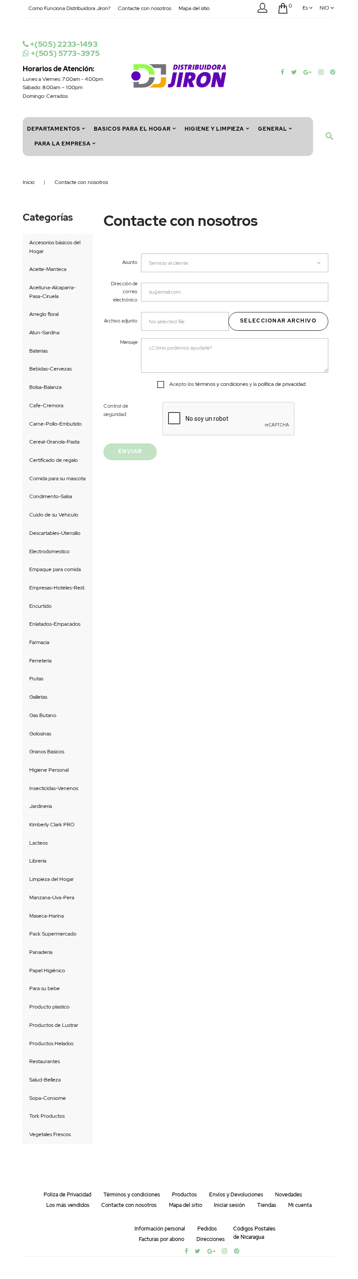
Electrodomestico (49, 551)
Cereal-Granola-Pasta (54, 441)
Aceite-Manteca (47, 269)
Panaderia (40, 952)
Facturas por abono (161, 1239)
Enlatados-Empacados (54, 623)
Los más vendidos (68, 1205)
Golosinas (40, 733)
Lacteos (38, 842)
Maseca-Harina (46, 915)
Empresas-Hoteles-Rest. (57, 587)
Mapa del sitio (194, 8)
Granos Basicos (46, 751)
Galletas (38, 696)
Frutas (36, 678)
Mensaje (129, 342)
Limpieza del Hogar (51, 879)
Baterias (38, 350)
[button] (262, 9)
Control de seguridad (115, 410)
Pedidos (207, 1228)
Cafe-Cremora (46, 405)
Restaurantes (44, 1061)
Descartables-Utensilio (54, 533)
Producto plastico (49, 1006)
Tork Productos (47, 1116)
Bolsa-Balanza (45, 387)
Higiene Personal (49, 769)
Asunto (130, 262)
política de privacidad (282, 384)
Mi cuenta (300, 1205)
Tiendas (266, 1205)
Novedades (288, 1194)
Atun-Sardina (44, 332)
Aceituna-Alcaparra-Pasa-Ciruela (52, 292)
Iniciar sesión (229, 1205)
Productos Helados (51, 1043)
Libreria (37, 860)
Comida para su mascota (57, 478)
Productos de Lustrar (53, 1025)
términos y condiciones (221, 384)
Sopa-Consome (47, 1098)
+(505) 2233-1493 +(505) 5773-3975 (64, 48)
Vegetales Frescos (50, 1134)
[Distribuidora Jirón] (179, 75)
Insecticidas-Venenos (53, 788)
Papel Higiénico (47, 970)
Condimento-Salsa (50, 496)
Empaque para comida (55, 569)
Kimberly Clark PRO (52, 824)
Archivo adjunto (121, 321)
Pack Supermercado (52, 933)
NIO (324, 7)
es (305, 7)
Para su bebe (44, 988)
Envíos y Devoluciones (236, 1194)
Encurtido (40, 606)
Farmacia (39, 642)
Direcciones (210, 1239)
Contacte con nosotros (144, 8)
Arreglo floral (44, 314)
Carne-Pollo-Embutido (55, 423)
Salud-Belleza (45, 1079)
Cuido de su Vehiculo (53, 514)
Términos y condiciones (131, 1194)
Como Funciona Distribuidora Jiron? (69, 8)
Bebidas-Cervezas (50, 368)
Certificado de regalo (53, 460)
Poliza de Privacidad (67, 1194)
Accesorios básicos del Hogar (54, 247)
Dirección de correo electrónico (124, 292)
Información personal (159, 1228)
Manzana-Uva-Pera (51, 897)
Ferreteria (40, 660)
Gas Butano (42, 715)
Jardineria (40, 806)
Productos (184, 1194)
